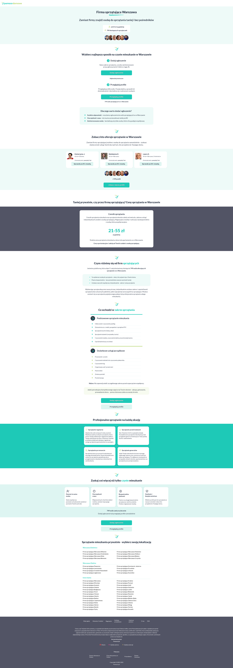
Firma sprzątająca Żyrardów (125, 573)
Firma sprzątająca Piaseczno (91, 566)
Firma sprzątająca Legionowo (92, 573)
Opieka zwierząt (128, 645)
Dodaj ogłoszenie (116, 73)
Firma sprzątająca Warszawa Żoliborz (128, 554)
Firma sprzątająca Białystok (125, 592)
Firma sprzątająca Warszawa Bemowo (94, 558)
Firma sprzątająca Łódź (124, 585)
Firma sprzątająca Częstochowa (92, 600)
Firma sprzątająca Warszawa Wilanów (94, 552)
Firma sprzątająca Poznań (125, 583)
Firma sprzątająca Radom (90, 598)
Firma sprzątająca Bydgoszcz (92, 589)
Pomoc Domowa (137, 656)
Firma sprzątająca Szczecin (91, 585)
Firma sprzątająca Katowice (125, 587)
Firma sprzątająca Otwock (125, 570)
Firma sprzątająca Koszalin (125, 609)
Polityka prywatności (117, 621)
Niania (103, 645)
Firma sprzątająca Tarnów (125, 607)
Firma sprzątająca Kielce (90, 603)
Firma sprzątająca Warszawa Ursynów (129, 558)
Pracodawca (128, 656)
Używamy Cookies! (98, 621)
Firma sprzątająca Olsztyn (91, 594)
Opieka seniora (114, 645)
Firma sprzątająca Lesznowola (92, 568)
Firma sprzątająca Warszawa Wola (93, 556)
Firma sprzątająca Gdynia (91, 596)
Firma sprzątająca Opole (124, 596)
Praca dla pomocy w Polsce (112, 656)
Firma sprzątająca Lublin (124, 589)
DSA (148, 621)
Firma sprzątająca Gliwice (125, 603)
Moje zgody (86, 621)
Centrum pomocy (131, 621)
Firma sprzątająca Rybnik (90, 607)
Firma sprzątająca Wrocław (91, 583)
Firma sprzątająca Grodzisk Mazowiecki (95, 570)
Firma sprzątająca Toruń (90, 592)
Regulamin (109, 621)
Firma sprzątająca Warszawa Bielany (128, 556)
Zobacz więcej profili (116, 185)
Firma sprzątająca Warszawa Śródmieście (95, 554)
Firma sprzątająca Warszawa (91, 581)
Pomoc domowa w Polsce (94, 656)
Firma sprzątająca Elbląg (124, 605)
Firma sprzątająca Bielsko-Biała (126, 598)
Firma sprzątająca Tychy (90, 609)
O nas (142, 621)
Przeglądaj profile (116, 97)
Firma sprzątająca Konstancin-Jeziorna (129, 566)
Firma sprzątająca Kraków (125, 581)
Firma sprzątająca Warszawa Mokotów (129, 552)
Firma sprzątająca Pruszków (125, 568)
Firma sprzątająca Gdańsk (91, 587)
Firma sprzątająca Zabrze (90, 605)
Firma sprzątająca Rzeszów (125, 594)
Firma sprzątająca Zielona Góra (126, 600)
